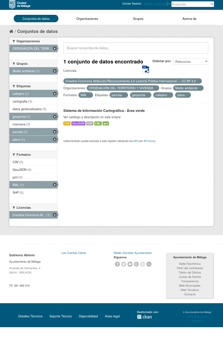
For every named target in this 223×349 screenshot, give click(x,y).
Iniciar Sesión (132, 3)
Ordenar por (161, 61)
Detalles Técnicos (30, 316)
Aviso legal (112, 316)
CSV (67, 123)
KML (98, 123)
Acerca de (189, 18)
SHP (90, 123)
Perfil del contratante (190, 268)
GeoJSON (78, 123)
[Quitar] (198, 81)
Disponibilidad (88, 316)
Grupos (138, 18)
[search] (202, 50)
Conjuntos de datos (36, 18)
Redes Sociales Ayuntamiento (133, 253)
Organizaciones (87, 18)
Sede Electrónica (190, 264)
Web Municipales (190, 285)
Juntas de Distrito (190, 277)
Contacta (190, 294)
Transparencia (190, 281)
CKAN (144, 317)
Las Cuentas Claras (73, 253)
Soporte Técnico (60, 316)
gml (105, 123)
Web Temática (190, 290)
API (135, 141)
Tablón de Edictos (190, 272)
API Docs (149, 141)
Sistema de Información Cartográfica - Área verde (104, 110)
